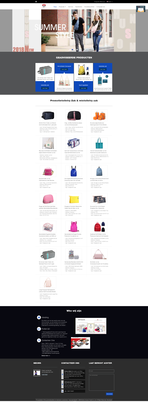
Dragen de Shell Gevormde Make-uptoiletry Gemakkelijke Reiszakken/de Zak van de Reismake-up (48, 208)
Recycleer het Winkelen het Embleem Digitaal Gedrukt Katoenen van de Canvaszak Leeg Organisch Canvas (48, 152)
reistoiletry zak (45, 85)
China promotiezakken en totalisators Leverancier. (55, 400)
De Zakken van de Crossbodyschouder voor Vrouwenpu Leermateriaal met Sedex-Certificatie (99, 263)
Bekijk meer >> (46, 355)
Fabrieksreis (78, 6)
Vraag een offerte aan (99, 1)
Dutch (109, 1)
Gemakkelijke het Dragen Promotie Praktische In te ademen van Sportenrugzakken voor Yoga (73, 235)
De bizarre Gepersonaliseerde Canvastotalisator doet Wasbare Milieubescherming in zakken (64, 89)
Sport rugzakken (83, 85)
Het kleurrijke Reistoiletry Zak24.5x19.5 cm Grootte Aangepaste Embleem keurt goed (74, 263)
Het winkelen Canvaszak (64, 66)
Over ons (70, 6)
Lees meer (45, 88)
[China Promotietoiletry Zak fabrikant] (44, 6)
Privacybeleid (39, 400)
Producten (62, 6)
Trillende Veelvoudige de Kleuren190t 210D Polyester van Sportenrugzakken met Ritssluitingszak (84, 78)
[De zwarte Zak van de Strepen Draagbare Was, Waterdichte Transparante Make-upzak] (99, 199)
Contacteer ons (101, 6)
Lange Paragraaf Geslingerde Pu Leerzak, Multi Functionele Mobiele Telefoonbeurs (47, 291)
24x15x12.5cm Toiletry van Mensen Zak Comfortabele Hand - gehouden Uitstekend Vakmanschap (48, 124)
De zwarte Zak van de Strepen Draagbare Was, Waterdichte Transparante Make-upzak (97, 208)
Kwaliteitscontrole (89, 6)
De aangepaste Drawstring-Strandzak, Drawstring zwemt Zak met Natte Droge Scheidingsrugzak (74, 180)
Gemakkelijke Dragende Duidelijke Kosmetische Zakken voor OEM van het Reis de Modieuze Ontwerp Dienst (48, 235)
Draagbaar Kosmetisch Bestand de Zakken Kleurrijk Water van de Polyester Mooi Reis (73, 208)
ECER (74, 401)
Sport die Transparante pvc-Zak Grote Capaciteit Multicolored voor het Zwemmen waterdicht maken (74, 152)
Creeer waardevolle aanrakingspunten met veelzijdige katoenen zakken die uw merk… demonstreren (49, 371)
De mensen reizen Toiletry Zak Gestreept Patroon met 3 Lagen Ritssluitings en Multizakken (45, 78)
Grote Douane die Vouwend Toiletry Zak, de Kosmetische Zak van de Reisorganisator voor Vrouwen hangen (103, 89)
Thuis (55, 6)
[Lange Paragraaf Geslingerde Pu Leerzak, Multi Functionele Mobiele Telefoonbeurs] (48, 282)
